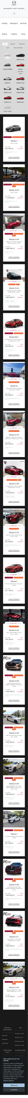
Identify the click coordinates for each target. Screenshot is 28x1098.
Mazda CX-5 (14, 937)
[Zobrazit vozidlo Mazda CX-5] (14, 919)
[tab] (4, 23)
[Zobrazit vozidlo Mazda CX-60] (14, 173)
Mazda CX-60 (14, 190)
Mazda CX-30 (14, 435)
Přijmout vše (14, 1085)
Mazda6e (5, 1043)
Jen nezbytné (14, 1089)
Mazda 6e (14, 386)
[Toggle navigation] (14, 13)
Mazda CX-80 (14, 484)
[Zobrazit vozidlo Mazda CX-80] (14, 664)
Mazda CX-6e (19, 1045)
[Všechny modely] (7, 54)
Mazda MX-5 (14, 337)
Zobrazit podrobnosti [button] (14, 157)
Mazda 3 (14, 141)
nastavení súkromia (8, 1080)
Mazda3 (5, 1039)
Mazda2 (5, 1035)
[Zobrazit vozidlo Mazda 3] (14, 125)
